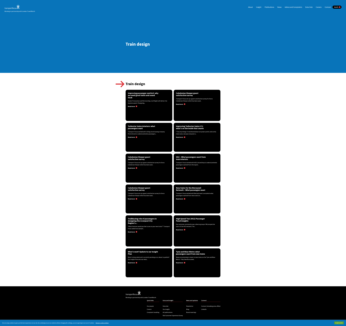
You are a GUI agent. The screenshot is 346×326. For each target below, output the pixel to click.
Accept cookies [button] (339, 323)
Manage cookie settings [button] (102, 323)
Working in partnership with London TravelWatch (20, 11)
